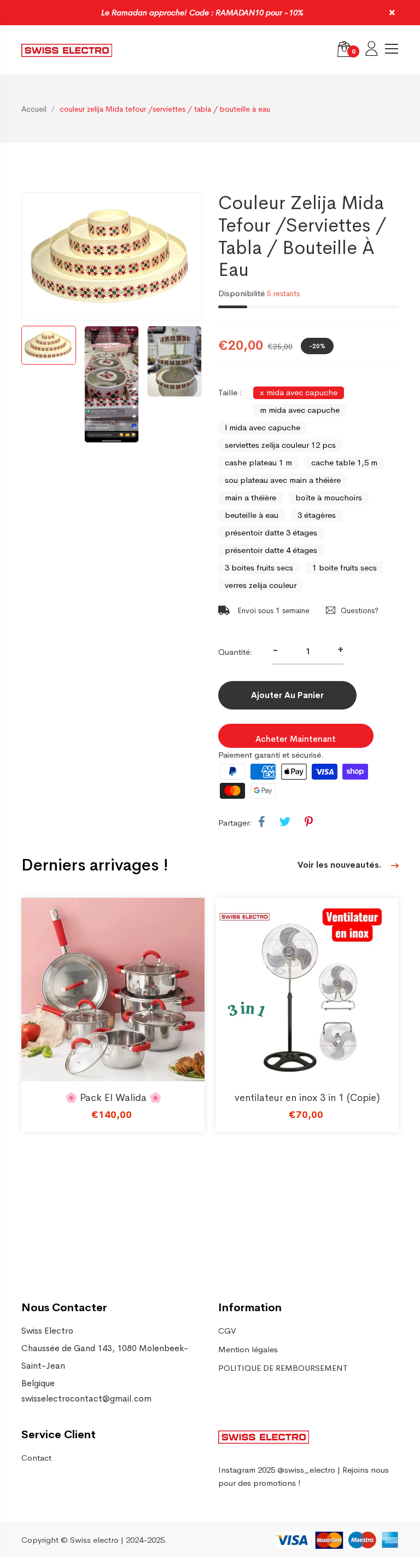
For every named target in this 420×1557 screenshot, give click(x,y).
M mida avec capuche (300, 410)
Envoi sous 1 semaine (272, 610)
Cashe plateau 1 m (258, 462)
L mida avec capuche (262, 427)
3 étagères (317, 515)
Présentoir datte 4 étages (271, 550)
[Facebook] (261, 822)
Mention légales (248, 1349)
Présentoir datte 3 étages (271, 532)
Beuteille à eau (251, 515)
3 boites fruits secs (259, 567)
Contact (36, 1457)
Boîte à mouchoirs (328, 497)
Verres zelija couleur (260, 585)
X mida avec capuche (298, 392)
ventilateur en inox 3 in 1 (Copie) (307, 1098)
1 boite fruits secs (344, 567)
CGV (227, 1330)
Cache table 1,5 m (344, 462)
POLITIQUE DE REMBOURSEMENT (283, 1368)
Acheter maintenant (295, 739)
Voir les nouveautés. (340, 865)
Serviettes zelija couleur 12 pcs (280, 445)
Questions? (359, 610)
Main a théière (250, 497)
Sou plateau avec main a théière (283, 480)
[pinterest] (309, 822)
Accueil (33, 109)
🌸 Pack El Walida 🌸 (113, 1098)
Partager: (235, 822)
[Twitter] (284, 822)
